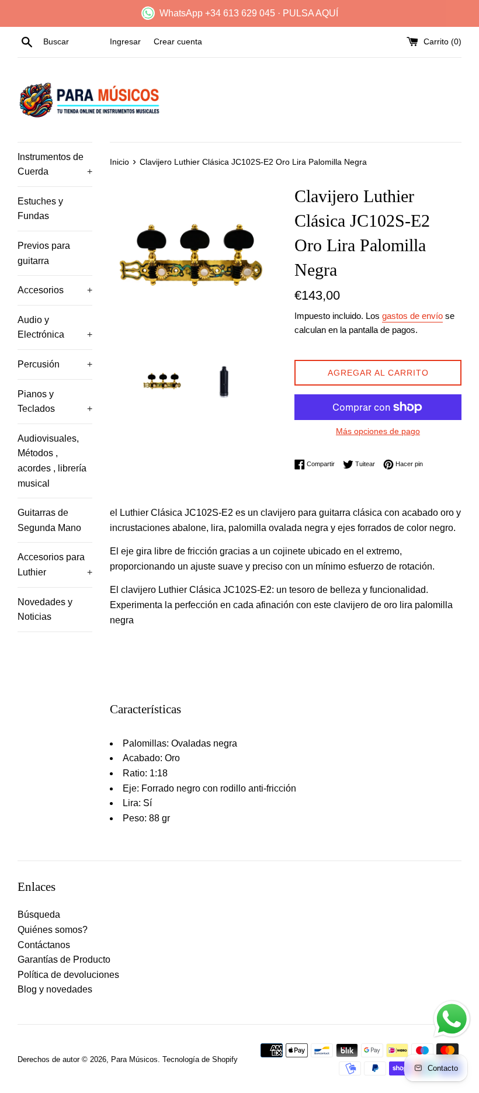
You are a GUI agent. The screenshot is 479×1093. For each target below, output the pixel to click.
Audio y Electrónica (55, 327)
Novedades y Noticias (45, 609)
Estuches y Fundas (40, 208)
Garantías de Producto (64, 959)
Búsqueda (39, 914)
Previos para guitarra (44, 253)
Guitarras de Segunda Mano (49, 520)
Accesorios (55, 290)
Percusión (55, 364)
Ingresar (125, 41)
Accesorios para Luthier (55, 564)
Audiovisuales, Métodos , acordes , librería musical (52, 460)
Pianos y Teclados (55, 401)
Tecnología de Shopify (200, 1059)
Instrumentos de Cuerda (55, 164)
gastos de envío (412, 316)
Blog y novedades (55, 989)
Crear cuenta (178, 41)
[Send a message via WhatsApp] (452, 1019)
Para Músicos (134, 1059)
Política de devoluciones (68, 975)
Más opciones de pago (378, 431)
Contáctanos (44, 945)
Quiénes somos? (53, 930)
